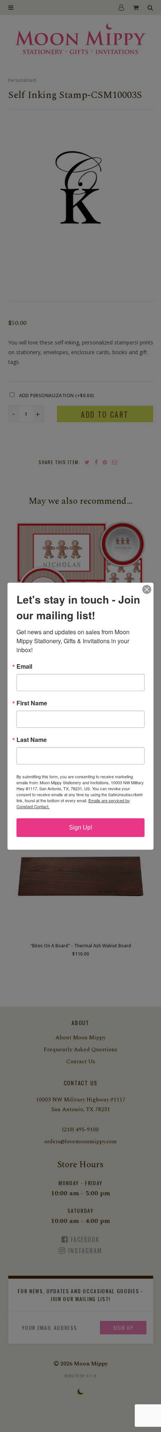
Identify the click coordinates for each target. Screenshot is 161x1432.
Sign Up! (80, 827)
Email (24, 666)
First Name (31, 703)
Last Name (31, 740)
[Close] (146, 589)
